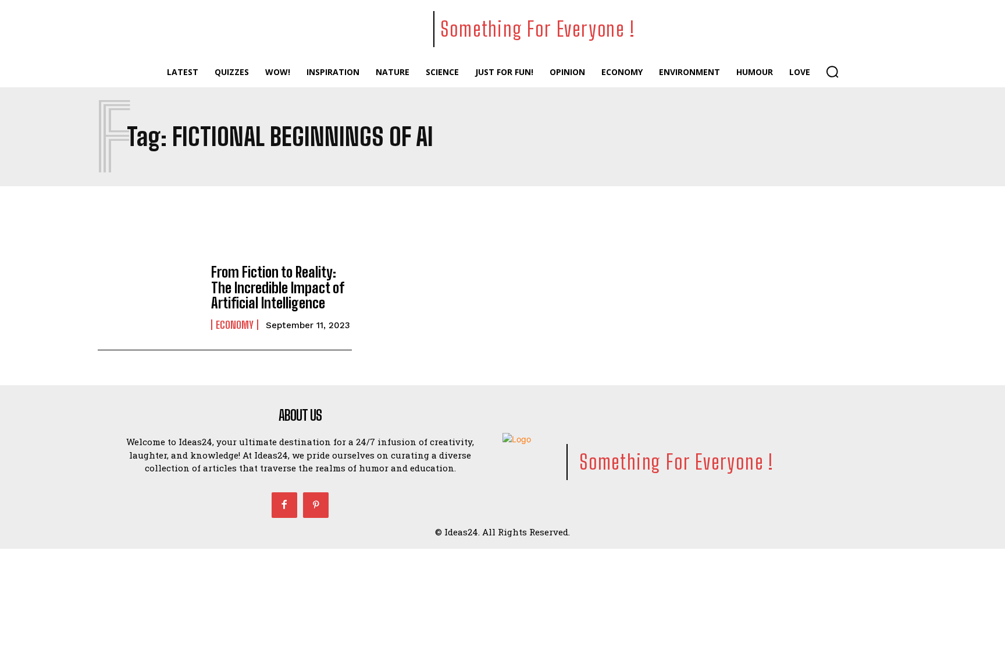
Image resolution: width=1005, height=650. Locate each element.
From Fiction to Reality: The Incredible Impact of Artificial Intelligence (277, 287)
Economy (235, 324)
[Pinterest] (316, 505)
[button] (832, 72)
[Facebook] (284, 505)
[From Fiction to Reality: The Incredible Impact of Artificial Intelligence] (148, 297)
